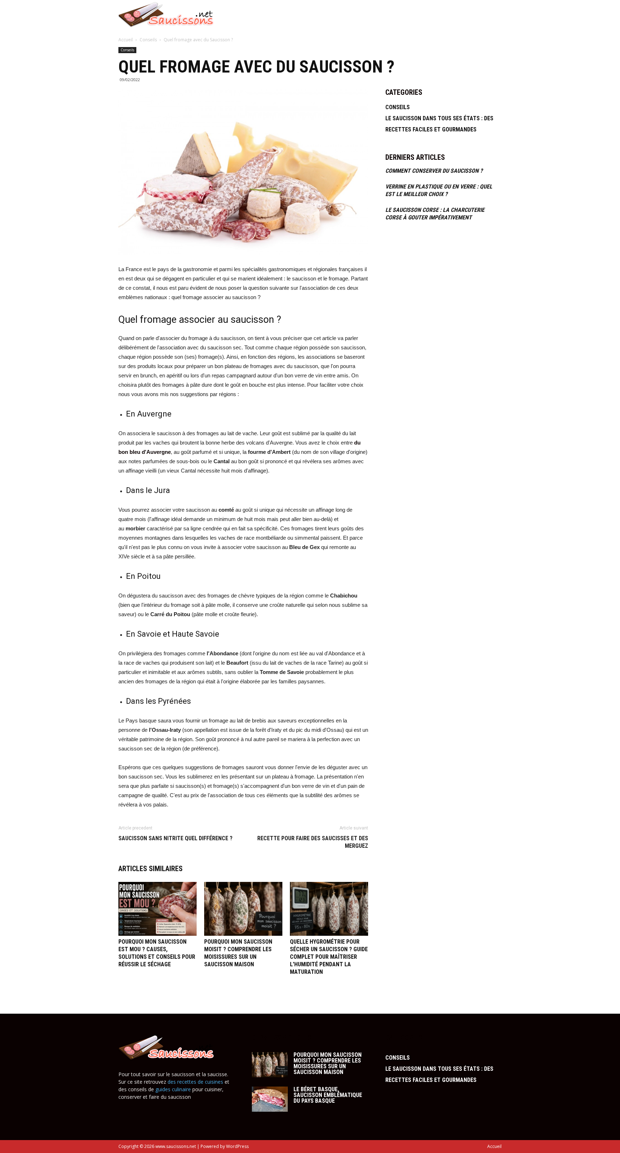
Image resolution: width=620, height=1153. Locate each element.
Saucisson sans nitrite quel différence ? (175, 838)
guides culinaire (173, 1089)
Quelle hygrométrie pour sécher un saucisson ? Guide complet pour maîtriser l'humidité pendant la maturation (329, 956)
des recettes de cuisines (195, 1081)
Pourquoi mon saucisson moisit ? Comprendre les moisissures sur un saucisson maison (327, 1063)
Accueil (468, 14)
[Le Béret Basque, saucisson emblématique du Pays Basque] (270, 1099)
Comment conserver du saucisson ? (434, 170)
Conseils (149, 40)
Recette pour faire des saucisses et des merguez (312, 842)
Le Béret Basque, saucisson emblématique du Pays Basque (327, 1095)
